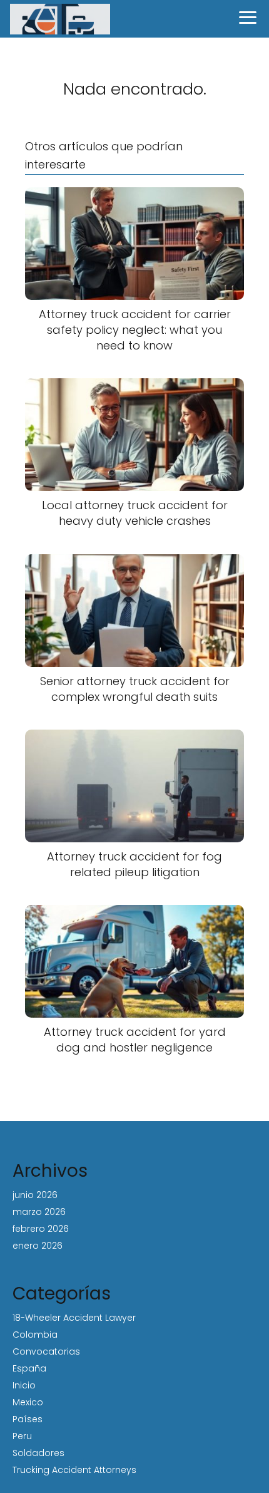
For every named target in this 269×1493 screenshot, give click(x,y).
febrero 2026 (41, 1228)
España (29, 1368)
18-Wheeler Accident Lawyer (74, 1317)
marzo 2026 (39, 1212)
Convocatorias (46, 1351)
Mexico (28, 1402)
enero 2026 (38, 1245)
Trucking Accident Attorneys (74, 1470)
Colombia (35, 1334)
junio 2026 (35, 1195)
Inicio (24, 1385)
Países (28, 1419)
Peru (22, 1436)
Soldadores (38, 1453)
